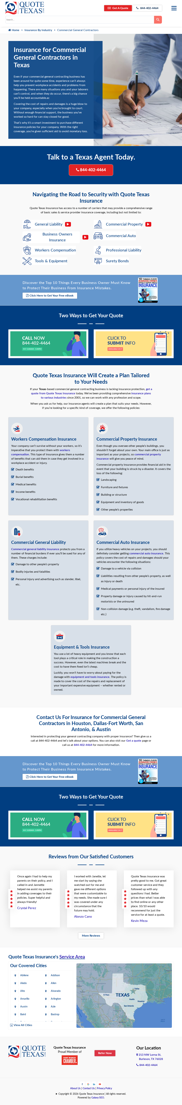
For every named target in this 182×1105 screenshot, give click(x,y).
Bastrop (55, 1014)
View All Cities (23, 1025)
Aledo (23, 983)
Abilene (24, 975)
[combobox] (79, 20)
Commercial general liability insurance (35, 549)
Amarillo (24, 999)
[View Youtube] (100, 1084)
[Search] (158, 20)
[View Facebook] (82, 1084)
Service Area (72, 957)
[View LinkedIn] (94, 1084)
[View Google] (88, 1084)
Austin (24, 1006)
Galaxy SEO (97, 1097)
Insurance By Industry (38, 30)
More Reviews (91, 935)
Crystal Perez (26, 908)
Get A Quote (120, 8)
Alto (22, 991)
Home (15, 30)
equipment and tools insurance (90, 677)
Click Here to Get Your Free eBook (52, 295)
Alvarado (56, 991)
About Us (75, 1088)
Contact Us (89, 1088)
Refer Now (105, 1053)
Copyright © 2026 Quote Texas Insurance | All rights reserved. (92, 1094)
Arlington (56, 999)
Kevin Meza (139, 921)
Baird (23, 1014)
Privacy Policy (104, 1088)
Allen (53, 983)
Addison (55, 975)
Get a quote (133, 740)
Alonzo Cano (83, 916)
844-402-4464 (149, 8)
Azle (53, 1006)
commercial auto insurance (146, 553)
